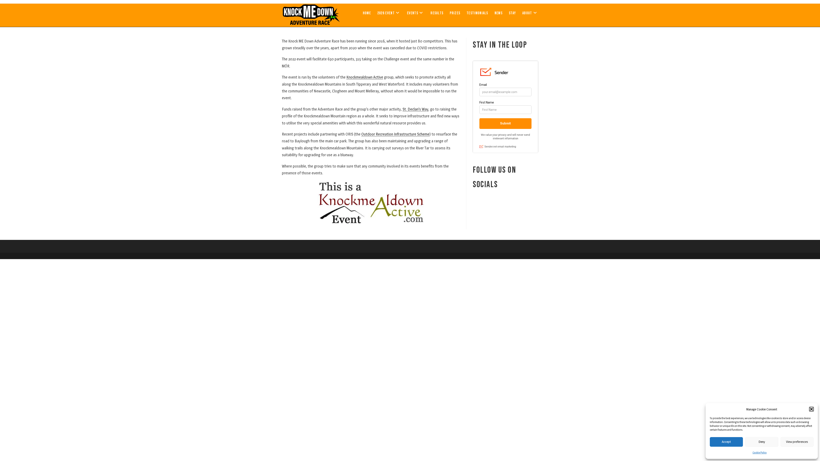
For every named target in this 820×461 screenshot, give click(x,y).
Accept (726, 442)
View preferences (797, 442)
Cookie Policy (760, 452)
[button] (811, 409)
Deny (761, 442)
